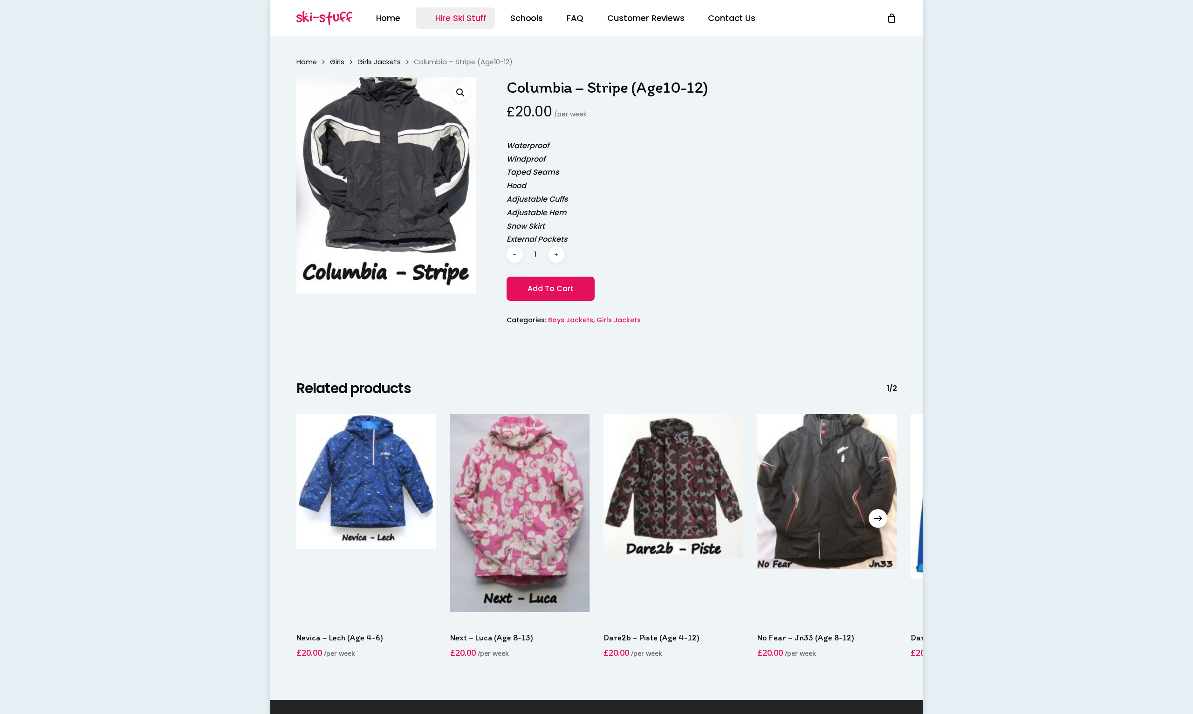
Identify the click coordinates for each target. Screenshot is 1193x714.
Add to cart (551, 288)
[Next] (878, 518)
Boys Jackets (570, 320)
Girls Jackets (379, 62)
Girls (337, 62)
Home (306, 62)
